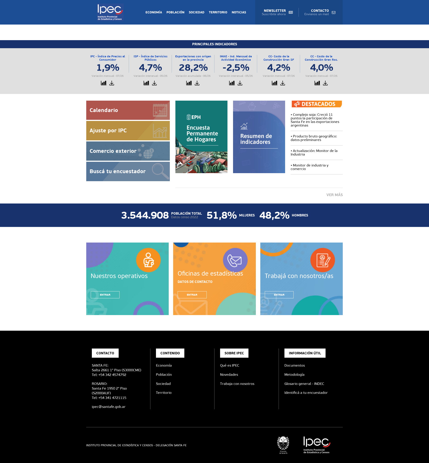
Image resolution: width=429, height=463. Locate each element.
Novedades (229, 374)
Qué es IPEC (229, 365)
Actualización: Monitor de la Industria (314, 152)
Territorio (218, 12)
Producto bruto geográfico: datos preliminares (314, 138)
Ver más (334, 194)
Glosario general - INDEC (304, 384)
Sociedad (196, 12)
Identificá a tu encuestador (306, 392)
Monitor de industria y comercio (309, 167)
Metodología (294, 374)
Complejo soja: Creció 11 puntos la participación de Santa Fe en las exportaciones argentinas (315, 119)
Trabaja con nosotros (237, 384)
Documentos (294, 365)
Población (175, 12)
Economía (153, 12)
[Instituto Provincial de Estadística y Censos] (111, 12)
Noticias (239, 12)
